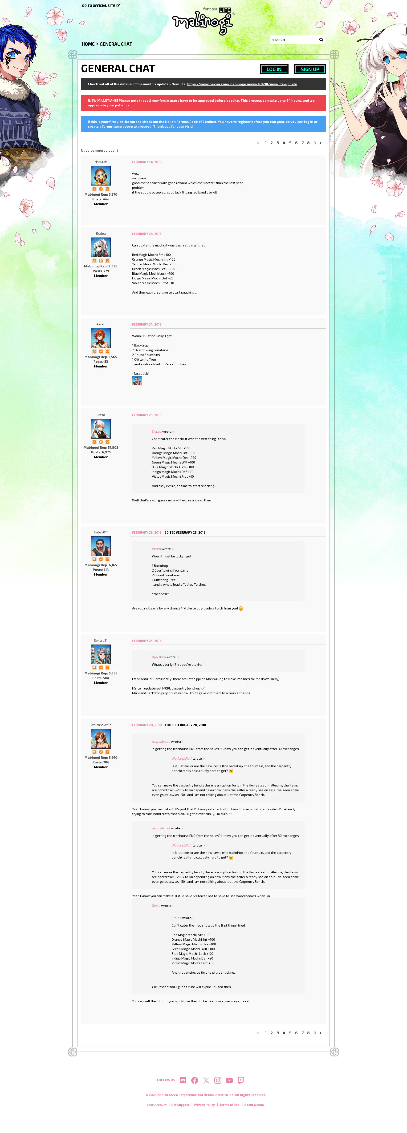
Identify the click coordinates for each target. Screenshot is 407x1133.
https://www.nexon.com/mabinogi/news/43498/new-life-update (242, 84)
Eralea (101, 233)
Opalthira (159, 657)
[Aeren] (101, 338)
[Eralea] (101, 247)
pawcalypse (161, 741)
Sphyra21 (101, 640)
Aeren (100, 324)
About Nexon (254, 1105)
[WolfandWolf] (101, 739)
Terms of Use (230, 1105)
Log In (274, 69)
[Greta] (101, 429)
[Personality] (107, 351)
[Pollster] (101, 188)
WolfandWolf (101, 725)
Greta (101, 415)
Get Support (180, 1105)
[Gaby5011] (137, 380)
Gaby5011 (101, 532)
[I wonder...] (107, 188)
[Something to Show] (94, 260)
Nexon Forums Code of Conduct (190, 122)
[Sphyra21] (101, 654)
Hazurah (101, 162)
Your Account (157, 1105)
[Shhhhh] (101, 260)
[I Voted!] (94, 188)
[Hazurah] (101, 175)
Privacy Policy (204, 1105)
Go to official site (98, 6)
